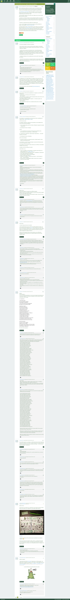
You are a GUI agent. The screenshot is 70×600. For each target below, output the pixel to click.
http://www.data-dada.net (36, 86)
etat (51, 99)
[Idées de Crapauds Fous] (1, 1)
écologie (50, 78)
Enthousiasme (48, 24)
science (52, 94)
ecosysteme (51, 97)
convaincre (47, 88)
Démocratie (47, 23)
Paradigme (47, 51)
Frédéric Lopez (30, 151)
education (49, 94)
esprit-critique (48, 90)
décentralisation (48, 87)
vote (51, 94)
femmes (50, 99)
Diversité (47, 44)
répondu (20, 42)
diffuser (50, 94)
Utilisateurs (13, 1)
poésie (46, 97)
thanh (24, 119)
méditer (53, 92)
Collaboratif (36, 6)
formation (53, 99)
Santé (47, 30)
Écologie (47, 25)
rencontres (47, 86)
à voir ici (31, 227)
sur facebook (38, 563)
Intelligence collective (49, 50)
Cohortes (48, 19)
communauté (50, 95)
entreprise (53, 88)
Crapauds (47, 17)
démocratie (47, 94)
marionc (30, 119)
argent (52, 90)
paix (49, 99)
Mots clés (7, 1)
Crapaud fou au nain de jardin (24, 11)
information (48, 76)
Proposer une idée (18, 1)
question (47, 78)
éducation (48, 77)
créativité (50, 86)
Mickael (27, 119)
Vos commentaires (3, 599)
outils (51, 77)
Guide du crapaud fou (29, 27)
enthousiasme (47, 95)
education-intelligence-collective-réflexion (49, 92)
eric (32, 119)
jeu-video (49, 97)
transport (52, 97)
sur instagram (34, 563)
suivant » (21, 597)
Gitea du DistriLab (67, 599)
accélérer (48, 99)
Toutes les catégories (49, 16)
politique (52, 76)
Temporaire (47, 33)
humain (53, 94)
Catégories (10, 1)
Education (47, 26)
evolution (51, 90)
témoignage (51, 87)
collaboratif (50, 88)
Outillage (48, 20)
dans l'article (29, 561)
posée (19, 6)
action (52, 75)
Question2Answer (59, 599)
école (48, 95)
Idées (4, 1)
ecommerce (48, 97)
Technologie (47, 32)
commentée (21, 65)
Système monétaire (49, 31)
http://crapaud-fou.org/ (29, 200)
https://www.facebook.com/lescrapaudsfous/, (25, 175)
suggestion (48, 75)
